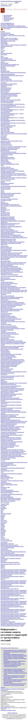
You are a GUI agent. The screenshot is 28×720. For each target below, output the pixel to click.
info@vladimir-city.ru (6, 707)
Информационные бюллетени (8, 239)
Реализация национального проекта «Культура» (13, 615)
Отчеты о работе (5, 161)
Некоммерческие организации (8, 60)
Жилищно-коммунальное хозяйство (10, 334)
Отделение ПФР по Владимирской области (12, 269)
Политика (10, 717)
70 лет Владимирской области (8, 105)
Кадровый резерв (5, 150)
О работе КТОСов (5, 78)
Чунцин (3, 527)
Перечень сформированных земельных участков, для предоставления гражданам (13, 423)
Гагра (2, 536)
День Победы (7, 28)
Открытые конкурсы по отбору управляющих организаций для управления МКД (12, 347)
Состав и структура (6, 143)
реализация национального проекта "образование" (14, 580)
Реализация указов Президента (8, 301)
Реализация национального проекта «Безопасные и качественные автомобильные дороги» (14, 617)
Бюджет (3, 280)
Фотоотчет (3, 68)
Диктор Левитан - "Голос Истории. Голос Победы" (14, 44)
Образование (4, 466)
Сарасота (3, 515)
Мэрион (3, 516)
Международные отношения (8, 501)
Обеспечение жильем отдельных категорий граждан (14, 255)
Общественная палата (6, 79)
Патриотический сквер (6, 46)
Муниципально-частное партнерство (10, 398)
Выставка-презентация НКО (8, 65)
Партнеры (3, 561)
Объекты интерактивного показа (9, 484)
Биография (3, 136)
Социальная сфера (5, 459)
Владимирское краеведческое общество (11, 93)
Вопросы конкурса (5, 90)
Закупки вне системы (6, 550)
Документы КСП (5, 184)
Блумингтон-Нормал (6, 513)
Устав (2, 51)
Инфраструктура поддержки (8, 316)
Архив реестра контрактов (7, 547)
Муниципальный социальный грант (10, 64)
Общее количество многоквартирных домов (12, 349)
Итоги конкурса (5, 91)
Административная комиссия (8, 332)
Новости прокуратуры (6, 247)
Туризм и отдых (5, 479)
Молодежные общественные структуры (11, 498)
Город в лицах (4, 57)
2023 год (3, 568)
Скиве (2, 519)
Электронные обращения (7, 233)
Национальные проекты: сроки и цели (10, 564)
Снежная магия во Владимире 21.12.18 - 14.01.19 (13, 123)
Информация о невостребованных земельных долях (14, 421)
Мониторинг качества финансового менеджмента (13, 287)
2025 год (3, 565)
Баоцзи (2, 528)
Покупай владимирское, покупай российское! (12, 302)
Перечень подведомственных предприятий (12, 340)
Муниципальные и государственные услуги (12, 236)
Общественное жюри (6, 87)
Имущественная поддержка (8, 320)
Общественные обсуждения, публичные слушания (13, 177)
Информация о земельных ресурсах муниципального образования (10, 415)
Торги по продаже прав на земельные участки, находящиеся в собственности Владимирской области (12, 556)
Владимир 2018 (5, 119)
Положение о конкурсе (6, 85)
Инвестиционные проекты (7, 392)
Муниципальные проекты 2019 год (10, 612)
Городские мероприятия (7, 102)
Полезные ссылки (5, 71)
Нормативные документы (7, 183)
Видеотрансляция (5, 214)
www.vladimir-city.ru (6, 694)
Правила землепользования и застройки (11, 437)
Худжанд (3, 537)
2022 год (3, 579)
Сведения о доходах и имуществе (9, 169)
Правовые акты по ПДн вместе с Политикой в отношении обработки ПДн (12, 171)
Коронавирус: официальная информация (11, 226)
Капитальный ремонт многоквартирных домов (13, 361)
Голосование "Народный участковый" (10, 270)
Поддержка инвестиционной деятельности (11, 399)
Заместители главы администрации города (11, 141)
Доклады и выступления (7, 196)
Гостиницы (3, 488)
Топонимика (4, 448)
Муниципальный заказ (6, 540)
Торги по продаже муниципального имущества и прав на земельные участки (13, 552)
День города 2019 (5, 124)
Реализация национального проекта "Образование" (14, 590)
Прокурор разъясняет (6, 248)
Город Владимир (8, 15)
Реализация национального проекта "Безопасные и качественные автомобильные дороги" (14, 593)
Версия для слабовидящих (15, 1)
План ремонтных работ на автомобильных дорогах (14, 371)
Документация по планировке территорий (11, 441)
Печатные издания (5, 97)
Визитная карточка (5, 142)
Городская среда (5, 338)
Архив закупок (4, 549)
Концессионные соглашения (8, 355)
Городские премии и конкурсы (8, 465)
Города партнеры (5, 502)
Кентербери (4, 505)
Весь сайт (4, 4)
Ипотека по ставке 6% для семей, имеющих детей (13, 262)
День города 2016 (5, 112)
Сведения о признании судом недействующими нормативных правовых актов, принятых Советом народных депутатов (13, 175)
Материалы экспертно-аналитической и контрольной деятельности (11, 194)
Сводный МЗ (4, 542)
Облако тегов (14, 647)
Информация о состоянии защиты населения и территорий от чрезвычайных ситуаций (14, 26)
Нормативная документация (8, 621)
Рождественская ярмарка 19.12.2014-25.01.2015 (13, 106)
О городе (3, 50)
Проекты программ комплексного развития (12, 362)
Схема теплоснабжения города (8, 357)
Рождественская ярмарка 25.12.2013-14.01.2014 (13, 104)
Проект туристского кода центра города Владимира (14, 133)
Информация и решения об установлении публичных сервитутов (11, 408)
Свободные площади (6, 324)
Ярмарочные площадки (7, 307)
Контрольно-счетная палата (8, 179)
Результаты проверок (6, 162)
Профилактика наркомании (8, 217)
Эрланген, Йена (5, 504)
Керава (2, 517)
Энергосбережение (5, 353)
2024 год (3, 566)
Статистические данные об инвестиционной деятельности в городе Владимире (12, 390)
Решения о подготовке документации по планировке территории (11, 439)
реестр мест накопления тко (8, 336)
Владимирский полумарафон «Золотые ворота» (13, 120)
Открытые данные (5, 212)
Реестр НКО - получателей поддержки (10, 499)
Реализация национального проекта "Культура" (13, 598)
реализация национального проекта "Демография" (13, 571)
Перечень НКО (4, 63)
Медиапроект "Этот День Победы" (9, 39)
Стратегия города (8, 19)
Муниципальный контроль (7, 373)
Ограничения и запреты (7, 154)
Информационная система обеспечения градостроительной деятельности (11, 430)
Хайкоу (2, 524)
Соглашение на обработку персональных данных (13, 623)
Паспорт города (5, 299)
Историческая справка (6, 53)
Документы (6, 20)
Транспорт (3, 331)
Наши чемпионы (5, 476)
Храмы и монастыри (6, 483)
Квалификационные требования (9, 149)
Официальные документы (7, 157)
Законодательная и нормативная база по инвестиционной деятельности (11, 386)
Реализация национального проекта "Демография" (14, 591)
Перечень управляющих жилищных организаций (13, 342)
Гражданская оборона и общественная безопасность (14, 237)
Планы (2, 190)
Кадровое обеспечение (6, 145)
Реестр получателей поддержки (9, 317)
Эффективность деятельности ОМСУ (10, 298)
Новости (3, 31)
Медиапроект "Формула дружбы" (9, 95)
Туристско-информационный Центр (10, 491)
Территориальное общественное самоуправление (13, 72)
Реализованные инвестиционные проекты (11, 394)
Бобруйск (3, 529)
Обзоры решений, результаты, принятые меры (12, 232)
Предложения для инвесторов (8, 395)
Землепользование (5, 418)
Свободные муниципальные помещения (11, 318)
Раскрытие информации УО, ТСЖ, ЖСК (11, 354)
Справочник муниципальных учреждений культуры (14, 462)
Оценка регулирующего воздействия (10, 310)
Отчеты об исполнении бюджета (9, 283)
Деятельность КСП (5, 189)
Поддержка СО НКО (6, 200)
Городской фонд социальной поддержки (11, 267)
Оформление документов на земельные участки (13, 417)
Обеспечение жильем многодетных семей (11, 252)
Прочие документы (5, 187)
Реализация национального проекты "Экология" (13, 609)
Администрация (5, 139)
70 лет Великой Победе (6, 58)
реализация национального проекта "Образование (13, 569)
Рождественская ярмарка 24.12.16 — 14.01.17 (12, 113)
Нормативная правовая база (8, 74)
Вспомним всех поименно (7, 34)
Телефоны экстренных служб (8, 240)
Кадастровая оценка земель (7, 425)
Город (2, 49)
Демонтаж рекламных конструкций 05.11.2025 (12, 376)
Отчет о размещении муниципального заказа (12, 546)
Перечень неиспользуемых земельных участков (13, 328)
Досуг (2, 486)
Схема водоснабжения (6, 358)
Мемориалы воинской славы (8, 40)
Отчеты (2, 192)
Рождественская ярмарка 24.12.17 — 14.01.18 (12, 117)
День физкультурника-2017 (7, 115)
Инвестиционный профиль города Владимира (12, 388)
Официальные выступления (8, 158)
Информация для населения (8, 225)
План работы (4, 381)
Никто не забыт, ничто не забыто (9, 38)
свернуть (3, 687)
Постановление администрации (9, 83)
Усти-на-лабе (4, 521)
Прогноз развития (5, 277)
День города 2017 (5, 116)
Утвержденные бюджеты (7, 282)
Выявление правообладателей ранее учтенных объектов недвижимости (12, 264)
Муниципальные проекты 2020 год (10, 599)
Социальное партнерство (7, 329)
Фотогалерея (4, 42)
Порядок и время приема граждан (9, 230)
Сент (2, 512)
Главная (3, 23)
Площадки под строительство (8, 325)
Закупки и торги (5, 539)
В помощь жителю (5, 351)
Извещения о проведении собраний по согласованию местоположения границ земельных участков (13, 412)
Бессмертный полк (5, 32)
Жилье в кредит (5, 259)
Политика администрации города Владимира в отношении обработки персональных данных (13, 625)
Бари (2, 511)
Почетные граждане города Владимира (11, 99)
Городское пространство (7, 490)
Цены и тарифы (5, 350)
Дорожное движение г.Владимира (9, 365)
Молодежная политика (6, 492)
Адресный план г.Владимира (8, 444)
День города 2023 (5, 131)
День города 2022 (5, 129)
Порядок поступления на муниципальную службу (13, 146)
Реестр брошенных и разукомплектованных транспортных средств (12, 272)
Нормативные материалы (7, 379)
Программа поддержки (6, 313)
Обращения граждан (9, 18)
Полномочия (4, 138)
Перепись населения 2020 (7, 377)
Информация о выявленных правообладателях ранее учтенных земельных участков (12, 427)
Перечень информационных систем (10, 164)
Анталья (3, 535)
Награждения (4, 156)
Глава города (4, 135)
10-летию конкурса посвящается (9, 94)
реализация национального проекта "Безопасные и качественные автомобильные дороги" (14, 604)
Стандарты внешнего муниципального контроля (13, 186)
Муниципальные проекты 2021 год (10, 588)
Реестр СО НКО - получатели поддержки (11, 206)
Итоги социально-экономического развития (12, 297)
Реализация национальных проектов (10, 562)
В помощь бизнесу (5, 314)
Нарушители (4, 374)
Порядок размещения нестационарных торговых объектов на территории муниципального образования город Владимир (13, 305)
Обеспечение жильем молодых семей (10, 254)
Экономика (3, 294)
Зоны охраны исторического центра (10, 445)
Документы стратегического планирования (12, 276)
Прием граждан (5, 246)
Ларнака (3, 532)
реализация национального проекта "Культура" (13, 572)
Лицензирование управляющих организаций (12, 359)
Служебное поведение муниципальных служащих (13, 153)
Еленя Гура (3, 520)
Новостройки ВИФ (5, 261)
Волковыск (3, 531)
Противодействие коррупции (8, 219)
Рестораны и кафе (5, 487)
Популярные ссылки (6, 647)
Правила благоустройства (7, 447)
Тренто (2, 509)
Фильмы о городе (5, 98)
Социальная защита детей (7, 470)
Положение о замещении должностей (10, 148)
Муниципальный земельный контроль (10, 420)
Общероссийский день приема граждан (11, 234)
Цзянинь (3, 525)
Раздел (10, 4)
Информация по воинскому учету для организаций (14, 383)
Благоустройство (5, 367)
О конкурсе (3, 82)
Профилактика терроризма (7, 218)
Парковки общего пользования (8, 366)
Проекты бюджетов (6, 284)
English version (4, 1)
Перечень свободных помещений (9, 327)
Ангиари (3, 507)
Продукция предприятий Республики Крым (12, 309)
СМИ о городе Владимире (7, 132)
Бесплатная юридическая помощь (9, 266)
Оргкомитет (4, 86)
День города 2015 (5, 108)
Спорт (2, 472)
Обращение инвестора (6, 396)
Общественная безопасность (7, 25)
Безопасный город (5, 215)
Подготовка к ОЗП (5, 335)
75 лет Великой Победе (6, 127)
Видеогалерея (4, 43)
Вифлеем (3, 533)
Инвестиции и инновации (7, 295)
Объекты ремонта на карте (7, 339)
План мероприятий (5, 89)
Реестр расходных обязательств (9, 286)
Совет (2, 165)
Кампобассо (4, 508)
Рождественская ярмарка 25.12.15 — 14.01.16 (12, 109)
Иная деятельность (5, 197)
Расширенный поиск (6, 5)
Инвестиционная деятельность (8, 384)
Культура (3, 460)
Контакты (3, 67)
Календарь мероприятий (7, 463)
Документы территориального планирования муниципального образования (12, 433)
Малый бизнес (7, 16)
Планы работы (4, 160)
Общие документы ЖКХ (7, 369)
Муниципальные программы (8, 279)
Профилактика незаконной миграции (10, 223)
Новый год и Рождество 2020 (8, 125)
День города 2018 (5, 121)
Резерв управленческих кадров (8, 152)
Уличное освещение (6, 370)
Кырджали (3, 523)
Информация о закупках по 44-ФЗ (9, 545)
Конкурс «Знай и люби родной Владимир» (11, 80)
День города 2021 (5, 128)
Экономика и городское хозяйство (9, 274)
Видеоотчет (4, 69)
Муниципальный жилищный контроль (10, 363)
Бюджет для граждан (6, 292)
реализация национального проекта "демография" (13, 582)
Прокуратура (4, 244)
